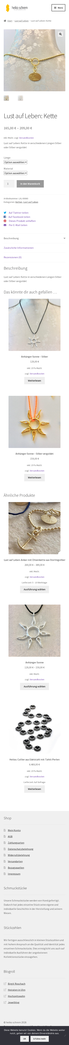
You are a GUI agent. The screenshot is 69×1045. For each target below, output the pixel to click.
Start (9, 20)
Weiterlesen (34, 380)
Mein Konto (14, 830)
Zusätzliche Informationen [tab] (19, 247)
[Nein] (65, 1035)
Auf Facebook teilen (19, 216)
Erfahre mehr (39, 1038)
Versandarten (15, 861)
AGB (10, 836)
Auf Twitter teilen (18, 212)
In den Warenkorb (30, 183)
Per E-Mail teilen (18, 225)
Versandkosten (26, 137)
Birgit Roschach (16, 983)
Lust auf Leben (22, 20)
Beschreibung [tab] (11, 238)
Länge (7, 157)
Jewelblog (13, 1002)
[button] (60, 34)
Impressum (14, 873)
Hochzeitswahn (16, 996)
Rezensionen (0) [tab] (13, 257)
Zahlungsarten (16, 842)
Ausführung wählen (34, 589)
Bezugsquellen (16, 867)
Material (8, 168)
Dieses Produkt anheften (22, 220)
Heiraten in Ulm (16, 989)
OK (24, 1038)
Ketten (18, 202)
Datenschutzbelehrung (20, 849)
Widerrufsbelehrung (19, 855)
